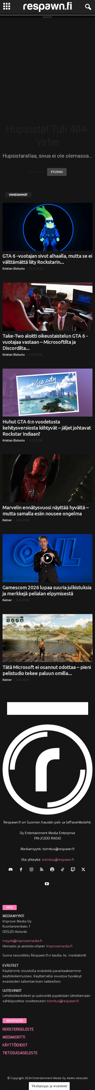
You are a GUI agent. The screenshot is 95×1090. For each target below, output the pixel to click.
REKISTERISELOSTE (18, 1029)
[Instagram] (32, 870)
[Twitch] (74, 870)
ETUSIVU (57, 172)
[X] (84, 870)
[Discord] (12, 870)
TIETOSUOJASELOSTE (20, 1053)
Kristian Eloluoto (14, 268)
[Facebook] (22, 870)
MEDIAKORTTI (14, 1037)
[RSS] (43, 870)
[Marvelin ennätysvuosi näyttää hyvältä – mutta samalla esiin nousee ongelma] (47, 478)
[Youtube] (47, 884)
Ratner (7, 520)
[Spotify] (53, 870)
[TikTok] (64, 870)
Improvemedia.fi (59, 946)
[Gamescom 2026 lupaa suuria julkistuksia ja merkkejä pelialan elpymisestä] (47, 558)
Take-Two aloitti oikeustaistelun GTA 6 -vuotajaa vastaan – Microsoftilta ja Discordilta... (45, 342)
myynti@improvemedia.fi (22, 941)
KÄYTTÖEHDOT (15, 1045)
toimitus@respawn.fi (58, 859)
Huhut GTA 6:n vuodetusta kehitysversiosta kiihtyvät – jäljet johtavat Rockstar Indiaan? (47, 428)
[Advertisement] (47, 65)
